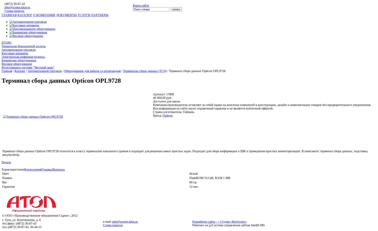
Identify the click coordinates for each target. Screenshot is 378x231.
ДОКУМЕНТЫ (66, 15)
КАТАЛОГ (25, 15)
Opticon (168, 115)
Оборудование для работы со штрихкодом (92, 71)
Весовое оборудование (17, 64)
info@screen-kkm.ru (17, 7)
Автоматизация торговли (19, 49)
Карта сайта (141, 5)
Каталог (20, 71)
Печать (6, 162)
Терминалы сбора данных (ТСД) (145, 71)
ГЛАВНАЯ (9, 15)
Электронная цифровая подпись (23, 56)
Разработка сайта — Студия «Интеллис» (219, 221)
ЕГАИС (7, 42)
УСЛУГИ (84, 15)
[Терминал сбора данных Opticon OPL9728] (33, 116)
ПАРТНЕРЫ (99, 15)
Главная (7, 71)
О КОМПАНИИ (44, 15)
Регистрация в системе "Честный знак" (28, 67)
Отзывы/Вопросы (53, 169)
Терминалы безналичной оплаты (24, 46)
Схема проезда (14, 11)
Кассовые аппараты (15, 53)
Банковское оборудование (19, 60)
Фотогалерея (32, 169)
